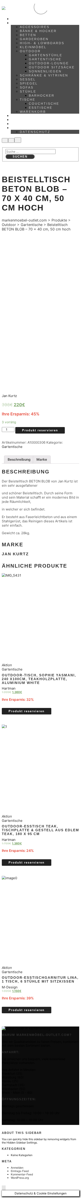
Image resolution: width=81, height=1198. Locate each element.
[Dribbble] (11, 1126)
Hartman (9, 688)
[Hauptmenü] (17, 140)
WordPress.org (20, 1177)
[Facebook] (7, 1126)
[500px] (3, 1126)
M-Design (10, 987)
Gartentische (12, 447)
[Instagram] (9, 1126)
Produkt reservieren (40, 430)
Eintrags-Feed (20, 1171)
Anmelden (17, 1167)
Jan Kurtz (9, 396)
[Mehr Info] (11, 140)
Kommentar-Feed (22, 1174)
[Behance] (5, 1126)
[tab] (19, 460)
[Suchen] (5, 140)
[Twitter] (13, 1126)
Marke (41, 459)
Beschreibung (19, 459)
